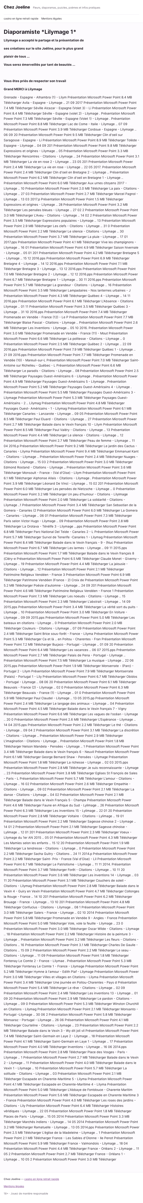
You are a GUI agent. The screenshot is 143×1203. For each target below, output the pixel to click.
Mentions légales (51, 18)
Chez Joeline (17, 7)
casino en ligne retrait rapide (21, 18)
